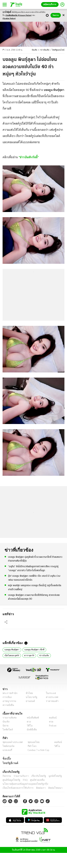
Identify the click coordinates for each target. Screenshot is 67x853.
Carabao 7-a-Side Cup (37, 750)
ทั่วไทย (28, 693)
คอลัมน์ (51, 717)
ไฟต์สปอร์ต (8, 746)
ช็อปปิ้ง (6, 758)
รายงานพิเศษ (9, 717)
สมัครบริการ (50, 4)
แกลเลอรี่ (7, 750)
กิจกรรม (6, 776)
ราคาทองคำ (51, 701)
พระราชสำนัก (9, 693)
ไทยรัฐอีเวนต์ (9, 763)
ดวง (28, 721)
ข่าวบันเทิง (46, 50)
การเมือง (7, 697)
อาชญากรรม (9, 701)
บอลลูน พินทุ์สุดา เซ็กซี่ (33, 649)
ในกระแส (49, 693)
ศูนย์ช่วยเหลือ (33, 780)
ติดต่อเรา (36, 788)
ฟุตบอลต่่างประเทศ (11, 742)
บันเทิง (36, 50)
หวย (50, 721)
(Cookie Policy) (9, 18)
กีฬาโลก (29, 746)
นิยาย (5, 725)
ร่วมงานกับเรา (20, 776)
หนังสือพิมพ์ (31, 717)
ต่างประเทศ (50, 697)
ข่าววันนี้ (49, 655)
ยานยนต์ (29, 701)
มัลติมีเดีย (30, 729)
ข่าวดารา (37, 655)
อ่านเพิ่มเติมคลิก (18, 15)
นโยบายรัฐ (30, 697)
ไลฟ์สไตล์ (7, 729)
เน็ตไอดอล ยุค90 (54, 649)
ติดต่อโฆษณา (49, 788)
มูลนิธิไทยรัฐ (51, 776)
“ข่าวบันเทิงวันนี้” (28, 157)
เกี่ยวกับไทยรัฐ (36, 776)
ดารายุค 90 (9, 655)
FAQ (23, 780)
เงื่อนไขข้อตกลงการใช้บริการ (16, 788)
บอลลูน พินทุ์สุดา (11, 649)
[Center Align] (63, 15)
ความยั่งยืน (8, 705)
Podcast (52, 725)
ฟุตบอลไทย (30, 742)
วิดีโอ (28, 725)
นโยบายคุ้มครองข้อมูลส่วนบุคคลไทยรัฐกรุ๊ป (23, 784)
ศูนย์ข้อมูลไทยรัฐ (10, 780)
